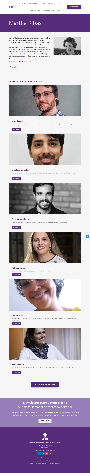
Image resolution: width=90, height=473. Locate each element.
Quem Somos (36, 10)
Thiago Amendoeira (21, 219)
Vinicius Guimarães (20, 170)
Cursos (22, 3)
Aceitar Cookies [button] (51, 467)
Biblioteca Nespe (49, 3)
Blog (60, 3)
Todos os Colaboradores (45, 384)
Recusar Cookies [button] (38, 467)
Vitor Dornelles (18, 121)
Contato (47, 10)
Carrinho (74, 6)
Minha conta (57, 10)
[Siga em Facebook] (43, 453)
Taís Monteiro (18, 315)
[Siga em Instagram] (46, 453)
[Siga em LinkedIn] (39, 453)
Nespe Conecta (33, 3)
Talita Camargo (18, 268)
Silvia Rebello (18, 364)
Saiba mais (16, 129)
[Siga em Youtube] (50, 453)
